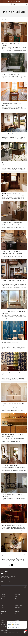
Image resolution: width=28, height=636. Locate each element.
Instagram (17, 613)
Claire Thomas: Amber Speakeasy (12, 525)
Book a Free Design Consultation (14, 1)
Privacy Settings (18, 605)
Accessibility (17, 607)
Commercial (3, 616)
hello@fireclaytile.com (8, 579)
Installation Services (5, 601)
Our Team (3, 596)
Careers (2, 607)
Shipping (17, 601)
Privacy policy (4, 632)
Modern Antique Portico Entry (11, 465)
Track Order (17, 594)
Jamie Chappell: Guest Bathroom (12, 222)
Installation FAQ (4, 624)
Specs (2, 620)
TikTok (16, 616)
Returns (16, 598)
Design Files (3, 622)
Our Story (3, 594)
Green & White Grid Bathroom (11, 74)
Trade (2, 613)
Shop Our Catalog (5, 626)
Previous (5, 565)
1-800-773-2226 (7, 577)
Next (23, 565)
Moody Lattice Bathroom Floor (11, 193)
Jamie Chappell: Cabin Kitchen (11, 251)
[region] (14, 1)
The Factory (3, 598)
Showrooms (3, 603)
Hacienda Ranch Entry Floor (10, 134)
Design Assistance (4, 618)
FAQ (16, 596)
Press (2, 605)
